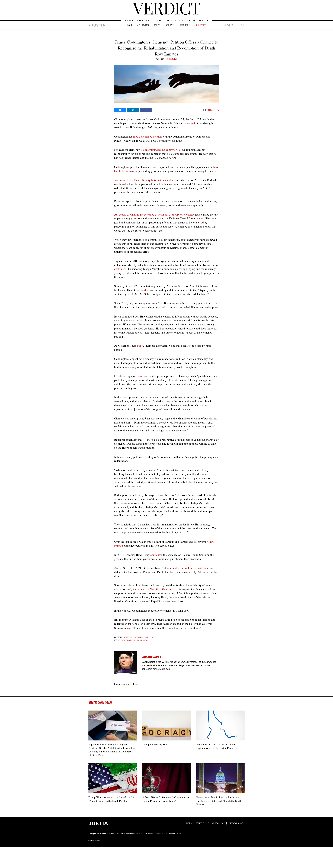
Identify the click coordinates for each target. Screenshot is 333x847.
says (139, 376)
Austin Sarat (171, 59)
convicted (189, 123)
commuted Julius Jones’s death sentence (190, 568)
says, (130, 628)
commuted (156, 555)
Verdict (166, 9)
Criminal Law (213, 110)
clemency (123, 641)
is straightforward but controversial (161, 149)
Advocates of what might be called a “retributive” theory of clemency (154, 214)
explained (119, 269)
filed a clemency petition (147, 136)
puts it (199, 218)
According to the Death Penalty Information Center (143, 180)
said (143, 290)
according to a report (154, 589)
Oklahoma (144, 641)
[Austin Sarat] (125, 662)
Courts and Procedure (132, 638)
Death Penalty (133, 641)
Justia (98, 25)
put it (140, 345)
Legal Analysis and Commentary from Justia (167, 21)
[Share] (120, 110)
